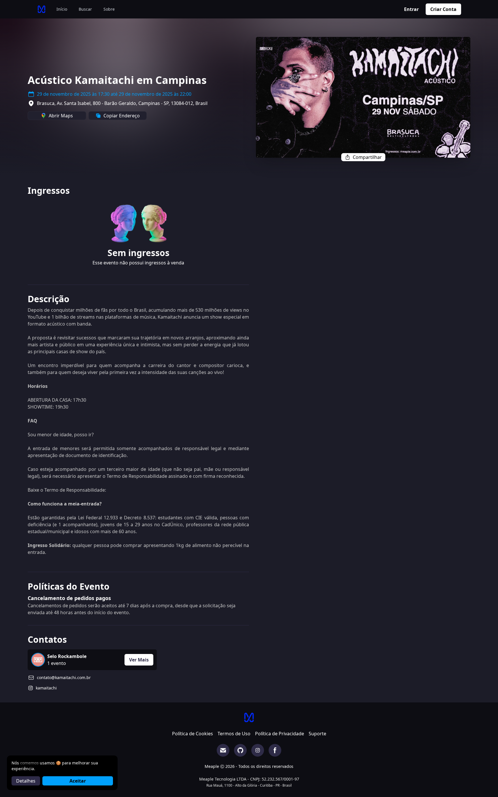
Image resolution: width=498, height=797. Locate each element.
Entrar (411, 9)
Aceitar (77, 781)
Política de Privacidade (279, 733)
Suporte (317, 733)
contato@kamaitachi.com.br (64, 677)
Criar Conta (443, 9)
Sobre (109, 9)
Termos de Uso (234, 733)
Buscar (85, 9)
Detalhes (25, 781)
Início (61, 9)
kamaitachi (46, 688)
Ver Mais (139, 660)
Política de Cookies (192, 733)
